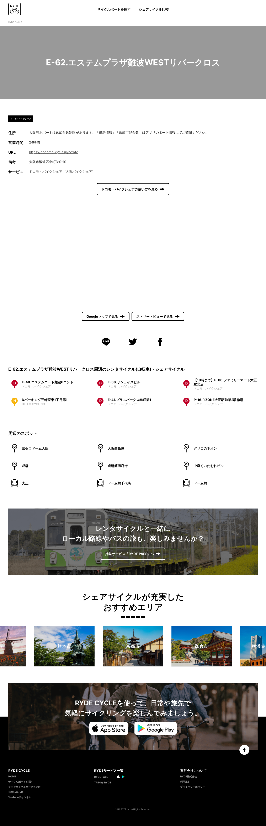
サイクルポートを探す (114, 9)
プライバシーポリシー (192, 786)
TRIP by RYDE (102, 782)
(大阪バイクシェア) (79, 171)
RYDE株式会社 (188, 776)
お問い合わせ (15, 792)
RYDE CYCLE (15, 22)
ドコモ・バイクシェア (45, 171)
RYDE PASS (101, 776)
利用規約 (185, 781)
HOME (12, 776)
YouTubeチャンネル (19, 797)
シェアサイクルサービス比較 (24, 786)
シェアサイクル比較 (154, 9)
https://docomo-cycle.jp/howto (53, 152)
